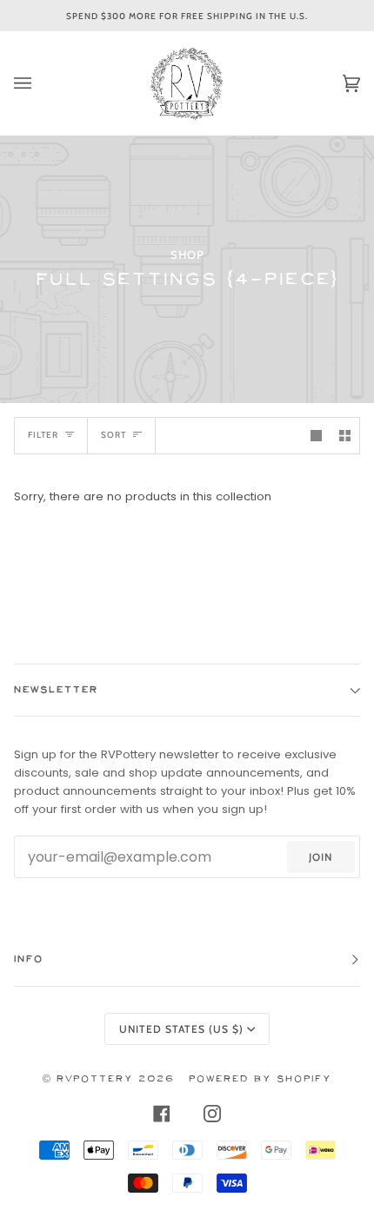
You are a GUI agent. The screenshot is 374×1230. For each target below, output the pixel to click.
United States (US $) (181, 1028)
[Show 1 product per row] (316, 435)
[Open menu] (40, 83)
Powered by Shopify (260, 1079)
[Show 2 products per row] (345, 435)
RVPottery (95, 1079)
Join (320, 856)
